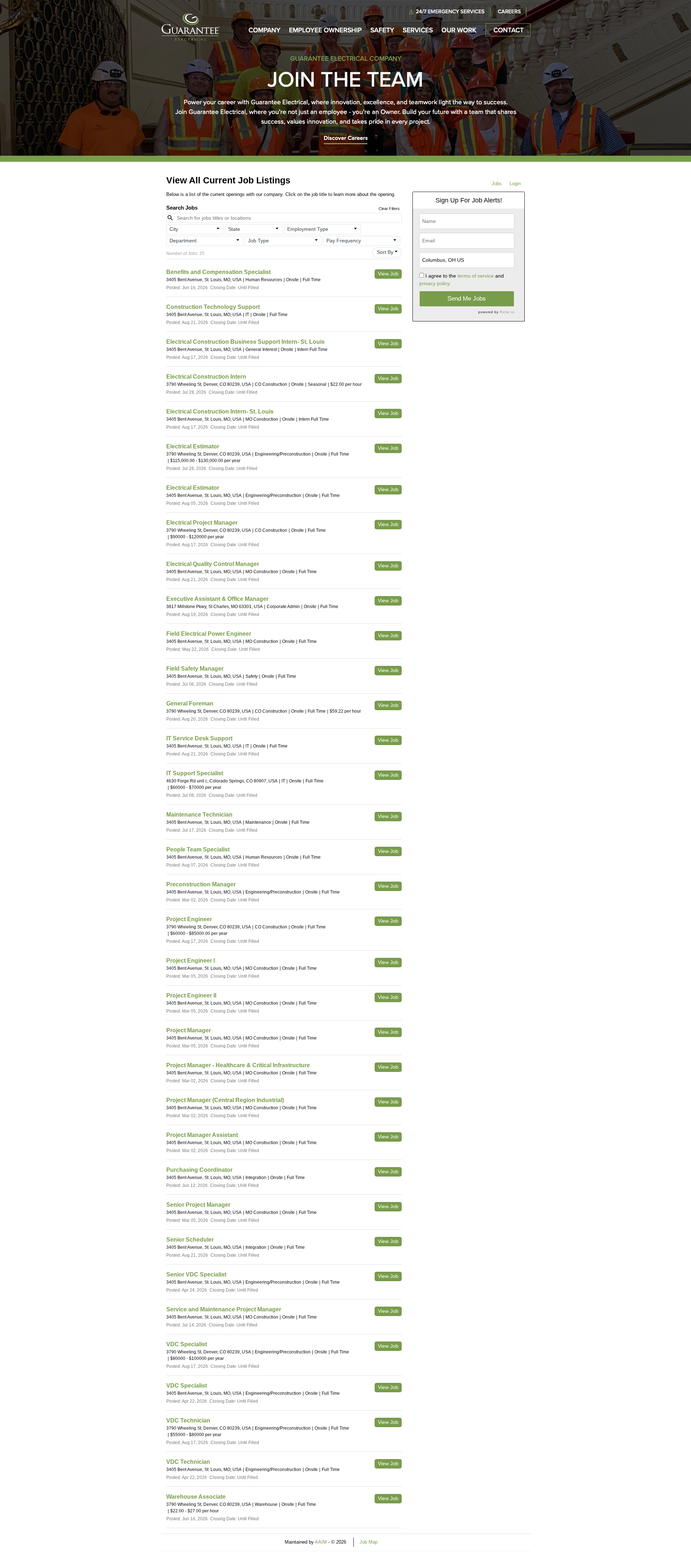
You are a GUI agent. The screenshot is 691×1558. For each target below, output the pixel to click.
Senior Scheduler (190, 1240)
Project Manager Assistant (202, 1135)
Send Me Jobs (466, 298)
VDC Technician (188, 1420)
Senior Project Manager (198, 1205)
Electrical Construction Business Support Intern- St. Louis (245, 342)
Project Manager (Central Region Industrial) (225, 1100)
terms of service (475, 276)
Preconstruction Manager (201, 884)
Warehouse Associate (196, 1497)
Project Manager (188, 1030)
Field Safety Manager (194, 669)
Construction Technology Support (213, 307)
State (234, 229)
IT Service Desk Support (199, 738)
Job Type (258, 240)
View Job (388, 274)
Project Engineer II (191, 995)
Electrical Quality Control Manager (212, 564)
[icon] (218, 228)
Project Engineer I (190, 961)
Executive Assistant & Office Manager (217, 599)
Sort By (385, 252)
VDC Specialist (186, 1344)
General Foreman (189, 703)
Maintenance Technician (199, 815)
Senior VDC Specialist (196, 1274)
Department (183, 240)
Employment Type (307, 229)
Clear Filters (389, 208)
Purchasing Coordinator (199, 1170)
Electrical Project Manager (202, 523)
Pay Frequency (343, 240)
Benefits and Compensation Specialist (218, 272)
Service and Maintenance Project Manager (223, 1309)
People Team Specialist (198, 849)
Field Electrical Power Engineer (208, 634)
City (174, 229)
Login (515, 183)
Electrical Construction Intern (206, 377)
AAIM (321, 1542)
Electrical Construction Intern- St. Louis (220, 411)
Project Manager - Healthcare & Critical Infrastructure (238, 1065)
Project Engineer (189, 919)
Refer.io (507, 312)
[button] (195, 229)
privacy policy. (435, 283)
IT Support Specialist (194, 773)
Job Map (369, 1542)
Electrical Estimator (192, 446)
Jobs (497, 183)
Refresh (398, 1542)
